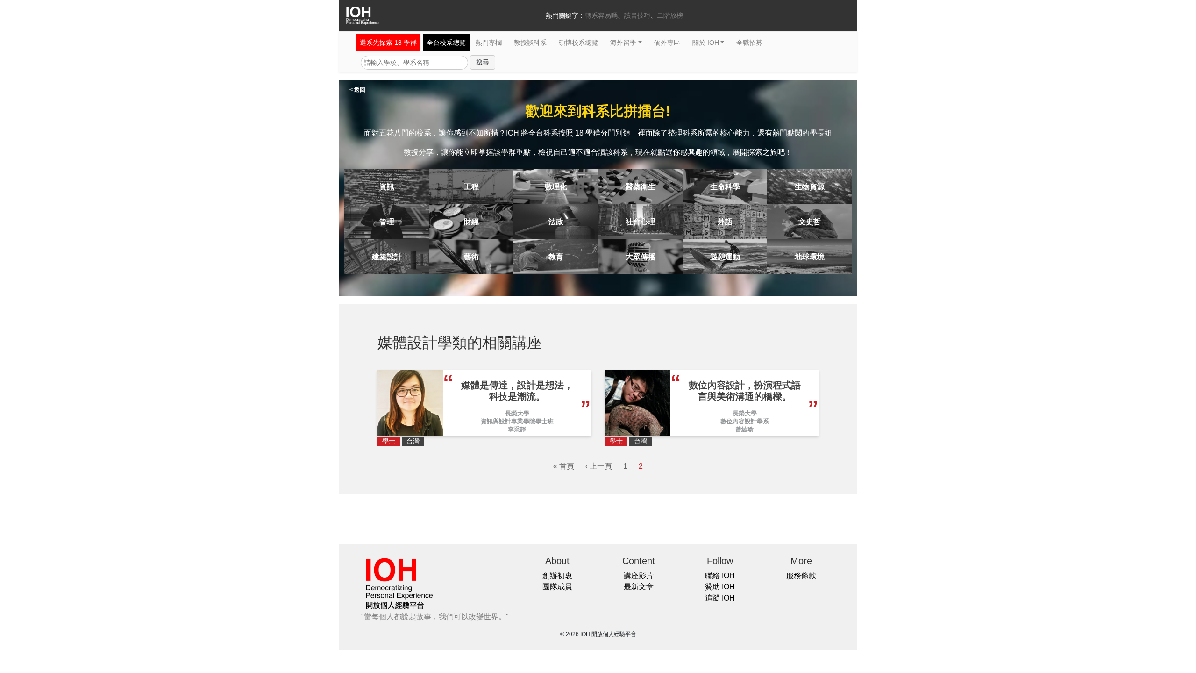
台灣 (413, 441)
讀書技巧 (637, 15)
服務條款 (801, 576)
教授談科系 (530, 42)
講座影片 (639, 576)
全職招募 (749, 42)
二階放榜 (670, 15)
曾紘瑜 (744, 429)
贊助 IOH (720, 587)
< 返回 (357, 89)
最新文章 (639, 587)
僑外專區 (667, 42)
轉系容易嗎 (601, 15)
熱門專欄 (489, 42)
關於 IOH (705, 42)
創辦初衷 (557, 576)
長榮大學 (517, 413)
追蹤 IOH (720, 598)
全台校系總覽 (446, 42)
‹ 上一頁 (598, 466)
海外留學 (623, 42)
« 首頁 (563, 466)
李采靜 (517, 429)
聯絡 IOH (720, 576)
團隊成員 (557, 587)
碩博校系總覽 (578, 42)
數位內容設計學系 (744, 421)
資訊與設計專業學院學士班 (517, 421)
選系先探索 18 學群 (388, 42)
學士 (388, 441)
